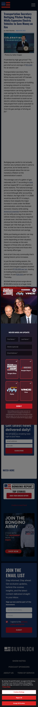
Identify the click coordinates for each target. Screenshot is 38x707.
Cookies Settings (19, 692)
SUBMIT (19, 406)
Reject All (19, 698)
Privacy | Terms (28, 417)
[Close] (34, 290)
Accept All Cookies (19, 703)
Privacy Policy (6, 687)
